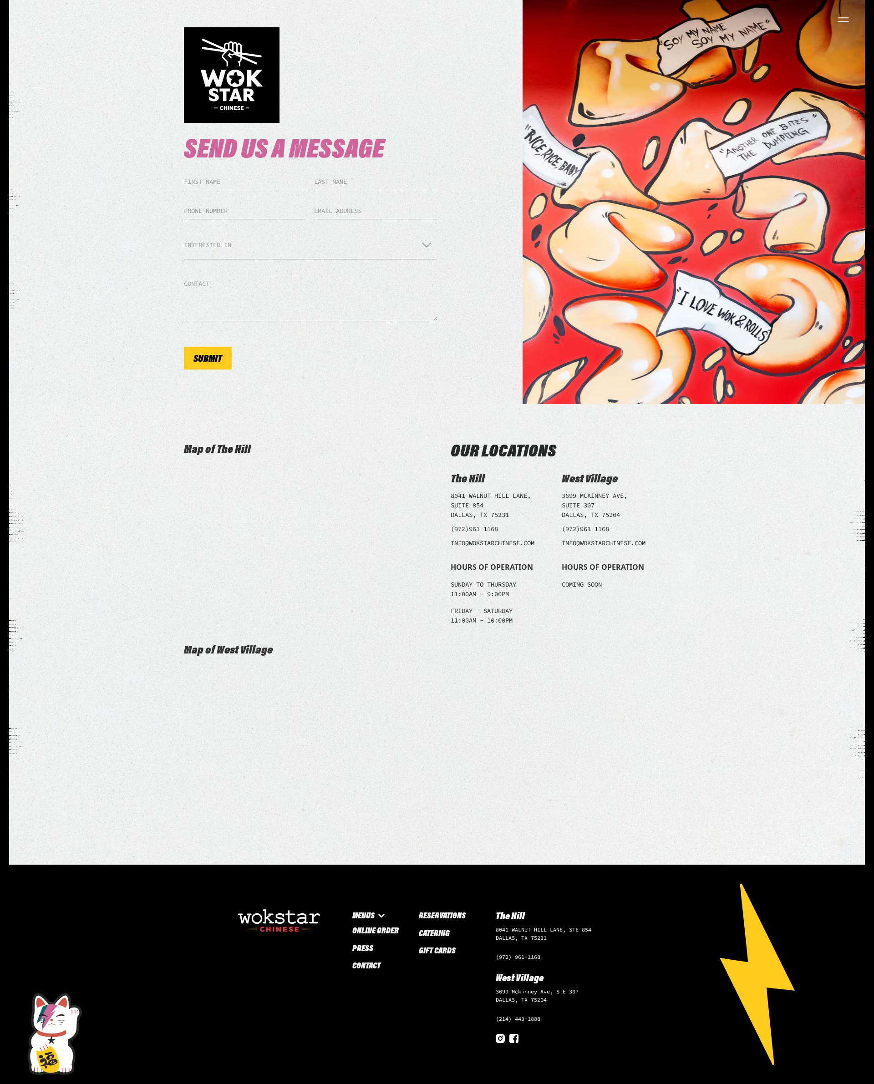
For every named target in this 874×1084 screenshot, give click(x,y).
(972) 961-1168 (518, 956)
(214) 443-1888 (518, 1018)
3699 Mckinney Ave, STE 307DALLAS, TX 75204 (537, 995)
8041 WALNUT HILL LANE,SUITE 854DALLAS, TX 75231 (491, 505)
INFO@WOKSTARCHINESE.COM (492, 543)
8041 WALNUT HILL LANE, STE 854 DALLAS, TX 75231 (543, 933)
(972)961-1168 (474, 529)
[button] (310, 245)
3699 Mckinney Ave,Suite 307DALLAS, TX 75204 (594, 505)
